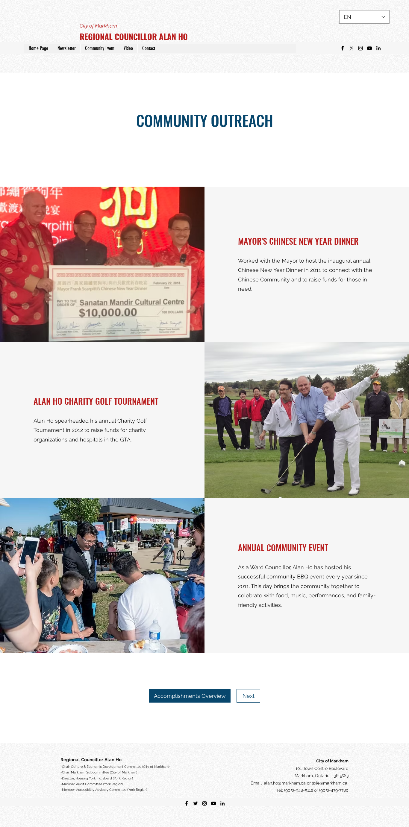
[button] (66, 48)
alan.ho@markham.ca (285, 783)
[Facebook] (343, 48)
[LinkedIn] (378, 48)
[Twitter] (352, 48)
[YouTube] (369, 48)
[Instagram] (360, 48)
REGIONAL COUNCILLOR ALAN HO (134, 36)
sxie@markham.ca (330, 783)
